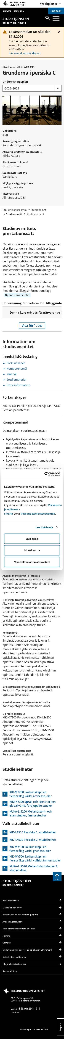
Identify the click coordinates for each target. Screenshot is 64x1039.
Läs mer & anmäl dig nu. (25, 53)
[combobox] (32, 88)
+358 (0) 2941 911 (28, 1009)
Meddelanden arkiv (12, 907)
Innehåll (12, 374)
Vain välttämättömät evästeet (32, 561)
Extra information (18, 385)
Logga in (56, 11)
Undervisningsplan (15, 82)
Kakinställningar (10, 970)
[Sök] (47, 18)
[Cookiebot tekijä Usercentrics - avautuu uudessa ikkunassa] (45, 474)
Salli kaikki (32, 538)
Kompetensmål (17, 369)
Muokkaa (30, 550)
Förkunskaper (16, 363)
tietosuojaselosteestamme (38, 513)
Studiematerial (16, 380)
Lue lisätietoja (44, 527)
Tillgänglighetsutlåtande (14, 963)
